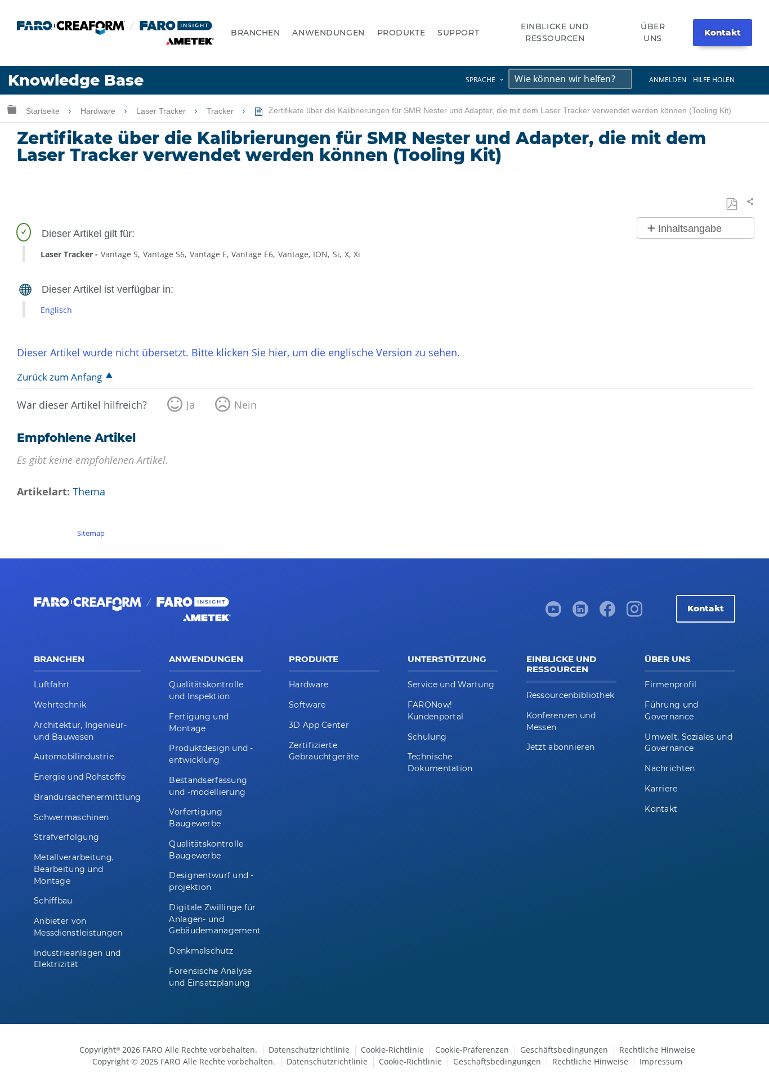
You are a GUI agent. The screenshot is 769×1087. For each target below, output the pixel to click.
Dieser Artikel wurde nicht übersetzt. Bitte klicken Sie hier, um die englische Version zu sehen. (238, 352)
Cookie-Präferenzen (472, 1049)
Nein (245, 404)
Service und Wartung (451, 684)
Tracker (221, 110)
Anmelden (667, 79)
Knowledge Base (76, 80)
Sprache (480, 79)
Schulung (427, 737)
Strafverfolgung (66, 837)
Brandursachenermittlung (87, 797)
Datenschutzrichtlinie (309, 1049)
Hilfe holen (714, 79)
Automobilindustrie (74, 756)
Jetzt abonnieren (560, 747)
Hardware (99, 110)
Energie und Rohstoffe (80, 777)
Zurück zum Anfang (59, 376)
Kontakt (722, 32)
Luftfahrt (52, 684)
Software (307, 705)
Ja (190, 404)
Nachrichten (670, 768)
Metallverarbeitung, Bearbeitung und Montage (74, 869)
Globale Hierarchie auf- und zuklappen (11, 109)
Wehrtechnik (60, 705)
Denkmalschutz (201, 951)
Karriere (661, 789)
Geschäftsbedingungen (564, 1049)
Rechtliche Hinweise (657, 1049)
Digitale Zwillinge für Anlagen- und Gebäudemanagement (215, 919)
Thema (89, 491)
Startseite (44, 110)
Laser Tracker (162, 110)
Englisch (56, 310)
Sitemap (91, 533)
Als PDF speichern (732, 204)
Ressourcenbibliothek (570, 695)
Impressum (661, 1061)
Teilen (747, 201)
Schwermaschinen (71, 817)
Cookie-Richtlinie (392, 1049)
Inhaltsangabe (690, 228)
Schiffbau (53, 901)
